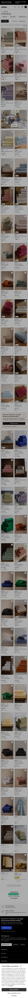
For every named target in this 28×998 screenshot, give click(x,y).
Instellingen (14, 995)
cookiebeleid (10, 985)
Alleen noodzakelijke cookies (14, 993)
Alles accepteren (14, 989)
